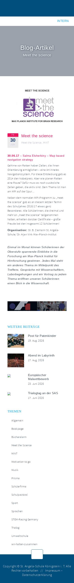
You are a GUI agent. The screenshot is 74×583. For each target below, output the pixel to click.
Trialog (15, 527)
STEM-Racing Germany (24, 519)
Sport (14, 503)
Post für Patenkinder (42, 335)
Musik (15, 470)
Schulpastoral (19, 494)
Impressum (52, 571)
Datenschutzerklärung (37, 575)
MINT (46, 142)
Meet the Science (31, 142)
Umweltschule (19, 536)
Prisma (15, 478)
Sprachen (17, 511)
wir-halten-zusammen (24, 544)
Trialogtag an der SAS (43, 393)
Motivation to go (21, 461)
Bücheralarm (19, 437)
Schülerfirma (18, 486)
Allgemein (17, 420)
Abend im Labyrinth (41, 355)
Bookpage (17, 428)
